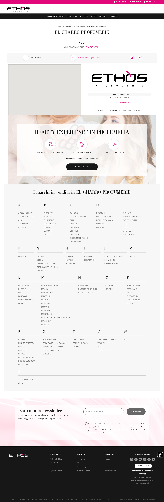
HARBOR (69, 257)
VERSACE (101, 343)
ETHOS (126, 227)
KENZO (133, 257)
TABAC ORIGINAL (80, 340)
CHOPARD (74, 227)
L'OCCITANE (23, 286)
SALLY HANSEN (49, 340)
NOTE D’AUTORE (85, 293)
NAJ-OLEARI (83, 286)
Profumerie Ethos (56, 459)
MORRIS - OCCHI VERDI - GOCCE (55, 318)
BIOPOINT (48, 213)
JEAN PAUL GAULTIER (113, 257)
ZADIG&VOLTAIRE (25, 379)
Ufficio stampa (81, 463)
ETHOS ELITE (128, 231)
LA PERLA (22, 289)
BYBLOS (47, 235)
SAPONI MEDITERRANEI (53, 347)
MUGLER (45, 325)
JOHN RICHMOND (111, 264)
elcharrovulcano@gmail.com (89, 58)
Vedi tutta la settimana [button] (119, 103)
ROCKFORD (23, 365)
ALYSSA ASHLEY (25, 213)
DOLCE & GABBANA (104, 220)
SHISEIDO (47, 354)
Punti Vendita (80, 27)
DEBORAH (100, 213)
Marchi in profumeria (55, 16)
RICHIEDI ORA (82, 167)
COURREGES (75, 242)
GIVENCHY (41, 271)
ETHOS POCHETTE (130, 235)
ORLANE (109, 289)
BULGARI (48, 231)
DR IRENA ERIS (102, 224)
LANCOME (22, 296)
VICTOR (101, 347)
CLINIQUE (74, 231)
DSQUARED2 (101, 227)
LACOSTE (22, 293)
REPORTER (22, 350)
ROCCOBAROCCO (26, 361)
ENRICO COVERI (130, 220)
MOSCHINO (46, 321)
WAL (126, 340)
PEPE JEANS (132, 289)
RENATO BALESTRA (26, 343)
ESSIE (125, 224)
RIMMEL (21, 354)
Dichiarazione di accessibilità (145, 499)
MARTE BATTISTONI (49, 286)
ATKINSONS (23, 224)
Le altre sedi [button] (91, 47)
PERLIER (130, 293)
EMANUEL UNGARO (131, 217)
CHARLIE (73, 224)
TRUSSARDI (77, 347)
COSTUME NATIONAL (79, 238)
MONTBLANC (47, 314)
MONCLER (45, 311)
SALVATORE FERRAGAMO (54, 343)
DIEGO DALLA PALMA (105, 217)
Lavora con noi (109, 467)
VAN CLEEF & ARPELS (107, 340)
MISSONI (45, 307)
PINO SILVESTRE (133, 300)
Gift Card (84, 16)
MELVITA (44, 300)
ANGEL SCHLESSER (26, 217)
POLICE (130, 303)
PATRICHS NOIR (133, 286)
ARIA (20, 220)
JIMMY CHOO (109, 260)
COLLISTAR (74, 235)
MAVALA (45, 289)
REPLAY (21, 347)
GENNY (40, 260)
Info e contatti (81, 459)
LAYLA (20, 303)
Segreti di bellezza (98, 16)
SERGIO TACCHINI (51, 350)
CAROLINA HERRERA (79, 217)
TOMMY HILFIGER (80, 343)
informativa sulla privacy (101, 433)
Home (60, 27)
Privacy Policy (81, 467)
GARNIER (41, 257)
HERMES (69, 260)
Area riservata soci (110, 471)
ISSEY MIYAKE (89, 260)
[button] (44, 88)
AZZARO (22, 227)
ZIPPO (20, 383)
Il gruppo (113, 16)
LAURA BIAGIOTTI (25, 300)
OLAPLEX (109, 286)
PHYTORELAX (132, 296)
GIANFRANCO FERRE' (46, 264)
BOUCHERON (50, 224)
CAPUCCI (74, 213)
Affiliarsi (106, 463)
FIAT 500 (22, 257)
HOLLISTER (70, 264)
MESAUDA (45, 303)
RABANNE (22, 340)
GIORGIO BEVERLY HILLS (47, 267)
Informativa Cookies (83, 471)
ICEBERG (88, 257)
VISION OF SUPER (105, 350)
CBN (72, 220)
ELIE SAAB (127, 213)
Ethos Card (72, 16)
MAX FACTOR (47, 293)
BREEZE (47, 227)
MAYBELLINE (46, 296)
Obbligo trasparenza (125, 499)
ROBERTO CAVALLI (26, 357)
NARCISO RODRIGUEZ (87, 289)
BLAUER (47, 217)
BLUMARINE (49, 220)
